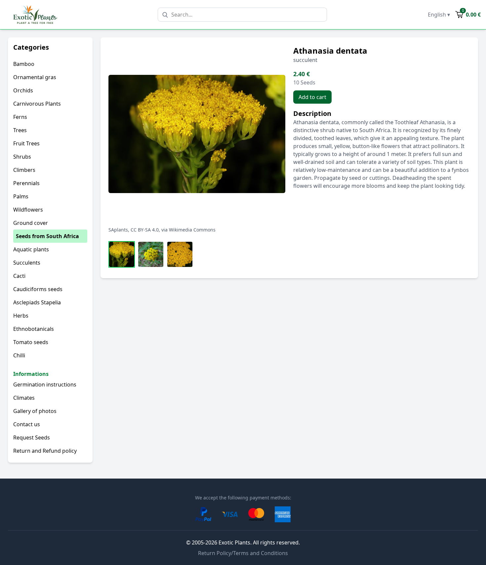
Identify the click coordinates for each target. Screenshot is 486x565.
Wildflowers (28, 209)
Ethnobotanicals (33, 329)
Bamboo (23, 64)
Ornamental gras (34, 77)
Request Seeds (31, 437)
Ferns (20, 117)
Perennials (26, 183)
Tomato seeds (30, 342)
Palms (20, 196)
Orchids (23, 90)
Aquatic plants (31, 249)
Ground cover (30, 223)
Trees (20, 130)
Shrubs (22, 156)
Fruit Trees (26, 143)
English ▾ (439, 14)
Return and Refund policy (45, 450)
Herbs (20, 315)
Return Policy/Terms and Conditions (243, 553)
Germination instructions (44, 384)
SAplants (118, 230)
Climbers (24, 170)
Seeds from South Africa (47, 236)
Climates (24, 397)
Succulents (26, 262)
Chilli (19, 355)
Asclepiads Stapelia (37, 302)
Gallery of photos (35, 411)
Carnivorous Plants (37, 103)
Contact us (26, 424)
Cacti (19, 276)
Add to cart (312, 97)
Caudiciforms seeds (37, 289)
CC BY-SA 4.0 (145, 230)
